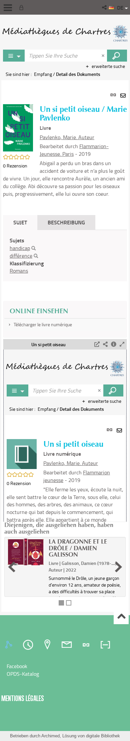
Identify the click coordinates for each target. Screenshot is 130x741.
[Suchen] (33, 248)
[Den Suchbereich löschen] (103, 56)
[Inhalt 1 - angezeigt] (61, 603)
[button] (104, 7)
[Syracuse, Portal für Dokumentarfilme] (65, 33)
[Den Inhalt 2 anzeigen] (68, 603)
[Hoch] (121, 617)
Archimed (50, 735)
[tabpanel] (65, 346)
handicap (20, 248)
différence (21, 255)
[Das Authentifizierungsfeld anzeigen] (22, 7)
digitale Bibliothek (103, 735)
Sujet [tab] (20, 222)
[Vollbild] (122, 344)
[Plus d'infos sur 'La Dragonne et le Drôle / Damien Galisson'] (25, 552)
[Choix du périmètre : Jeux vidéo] (14, 56)
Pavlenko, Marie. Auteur (67, 137)
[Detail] (114, 344)
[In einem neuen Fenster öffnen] (97, 344)
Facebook (17, 666)
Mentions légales (22, 698)
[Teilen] (105, 344)
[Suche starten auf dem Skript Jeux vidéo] (117, 56)
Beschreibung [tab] (66, 222)
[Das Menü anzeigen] (7, 7)
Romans (19, 270)
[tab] (9, 645)
